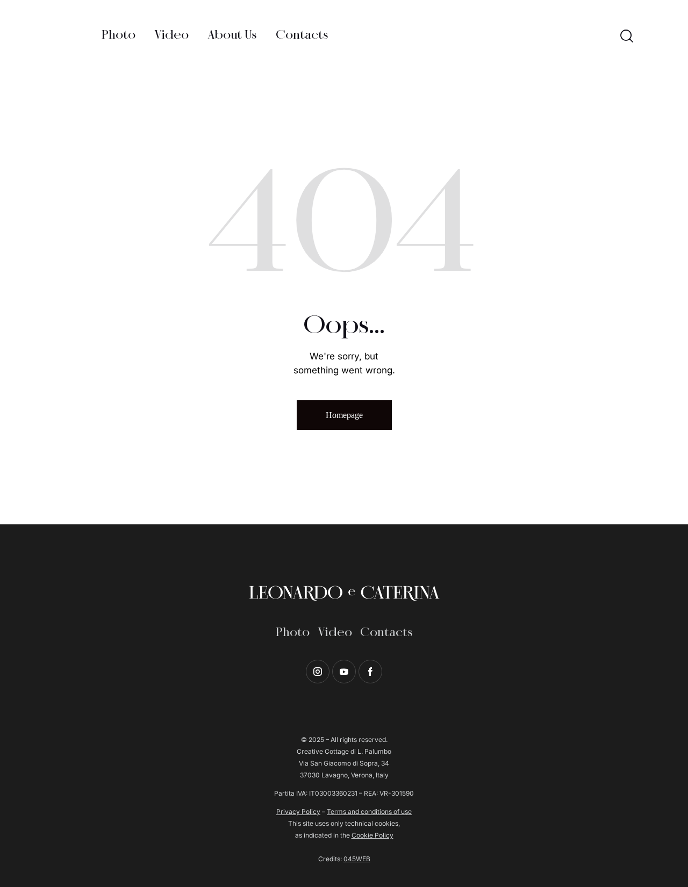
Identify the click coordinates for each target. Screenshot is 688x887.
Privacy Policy (298, 811)
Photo (293, 632)
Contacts (386, 632)
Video (335, 632)
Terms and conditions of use (369, 811)
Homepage (344, 415)
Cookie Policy (372, 835)
